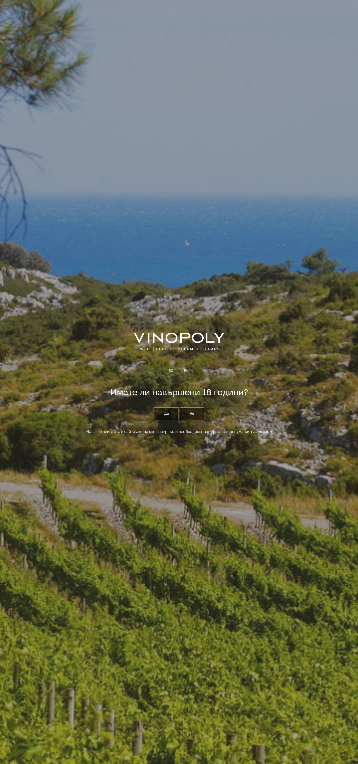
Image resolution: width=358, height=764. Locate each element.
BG (171, 371)
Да (166, 413)
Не (192, 413)
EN (186, 371)
